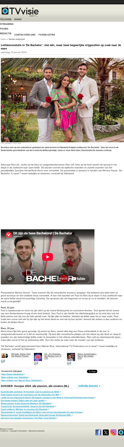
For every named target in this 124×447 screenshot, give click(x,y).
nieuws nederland (17, 39)
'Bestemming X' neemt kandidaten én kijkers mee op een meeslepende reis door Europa (41, 412)
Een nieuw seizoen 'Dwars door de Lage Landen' (23, 400)
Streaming (7, 24)
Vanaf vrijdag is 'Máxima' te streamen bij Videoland (24, 409)
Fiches (4, 29)
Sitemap (3, 429)
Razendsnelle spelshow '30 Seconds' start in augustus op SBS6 (30, 392)
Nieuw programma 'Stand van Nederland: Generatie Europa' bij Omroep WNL (36, 415)
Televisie (5, 19)
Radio (18, 19)
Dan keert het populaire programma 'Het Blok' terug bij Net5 (28, 418)
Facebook (98, 431)
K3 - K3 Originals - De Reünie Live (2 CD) (53, 356)
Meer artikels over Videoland (14, 377)
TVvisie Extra (46, 35)
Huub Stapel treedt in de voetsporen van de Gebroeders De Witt (30, 395)
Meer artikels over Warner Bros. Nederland (21, 380)
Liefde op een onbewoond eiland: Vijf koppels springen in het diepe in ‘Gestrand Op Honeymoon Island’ (47, 398)
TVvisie (121, 431)
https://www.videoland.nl (12, 374)
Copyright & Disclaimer (18, 431)
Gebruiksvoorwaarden (36, 431)
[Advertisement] (26, 159)
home (3, 39)
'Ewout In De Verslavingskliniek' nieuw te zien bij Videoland (27, 406)
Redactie (5, 33)
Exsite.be (5, 431)
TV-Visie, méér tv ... (20, 11)
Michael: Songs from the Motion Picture (21, 355)
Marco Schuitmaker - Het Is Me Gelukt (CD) (87, 356)
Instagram (113, 431)
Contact (10, 429)
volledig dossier (88, 386)
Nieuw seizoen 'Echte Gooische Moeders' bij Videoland (26, 403)
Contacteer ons (24, 35)
